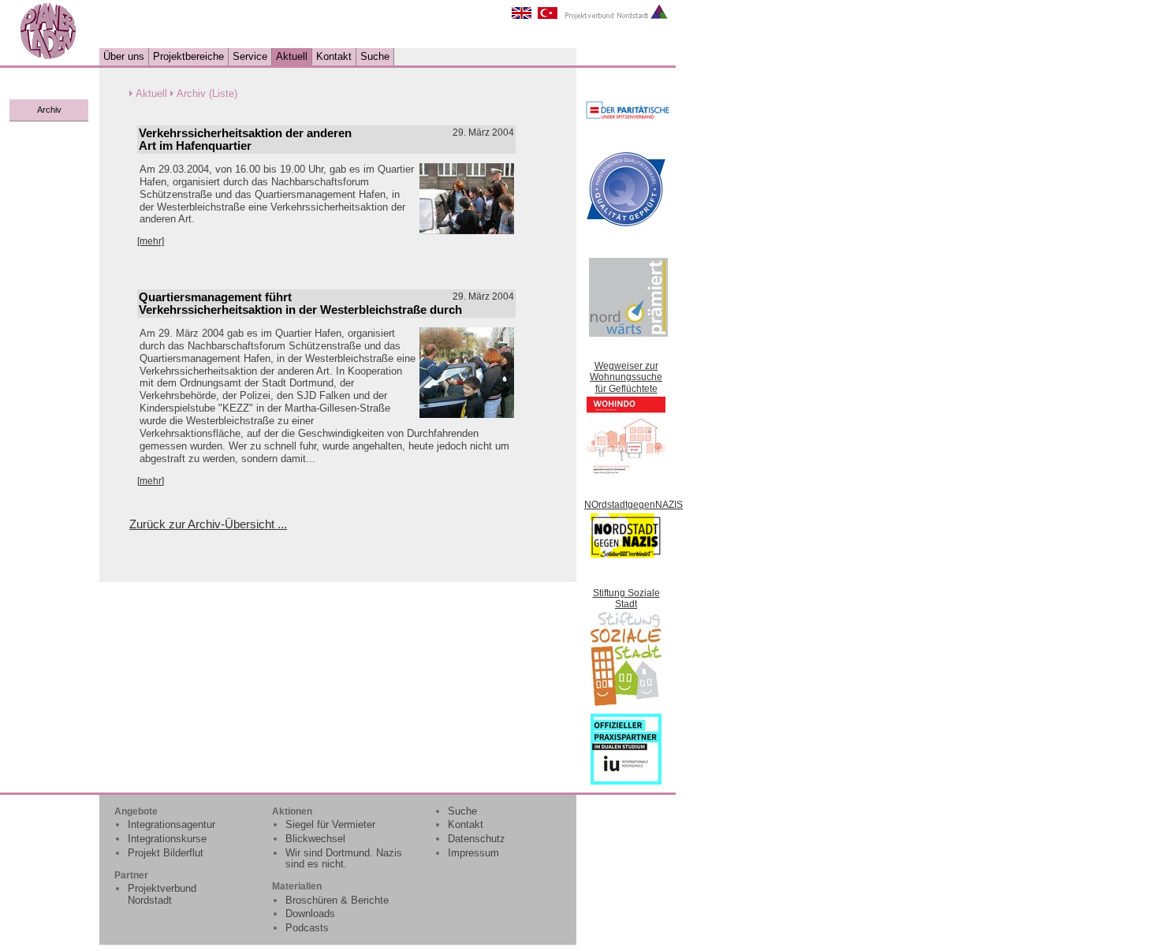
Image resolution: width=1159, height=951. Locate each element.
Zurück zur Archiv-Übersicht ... (208, 524)
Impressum (473, 853)
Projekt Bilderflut (165, 853)
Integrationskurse (167, 839)
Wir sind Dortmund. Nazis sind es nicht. (343, 859)
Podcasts (307, 928)
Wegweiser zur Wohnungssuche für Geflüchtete (626, 377)
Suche (374, 56)
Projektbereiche (188, 56)
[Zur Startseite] (48, 56)
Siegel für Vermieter (330, 824)
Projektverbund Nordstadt (162, 894)
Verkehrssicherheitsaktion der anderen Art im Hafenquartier (245, 139)
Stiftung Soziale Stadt (626, 598)
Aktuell (291, 56)
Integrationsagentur (171, 824)
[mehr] (150, 241)
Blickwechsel (315, 839)
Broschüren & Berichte (337, 900)
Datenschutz (476, 839)
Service (250, 56)
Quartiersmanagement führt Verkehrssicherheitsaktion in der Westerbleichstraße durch (300, 303)
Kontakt (334, 56)
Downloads (310, 913)
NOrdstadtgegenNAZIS (633, 504)
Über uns (123, 56)
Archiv (49, 109)
